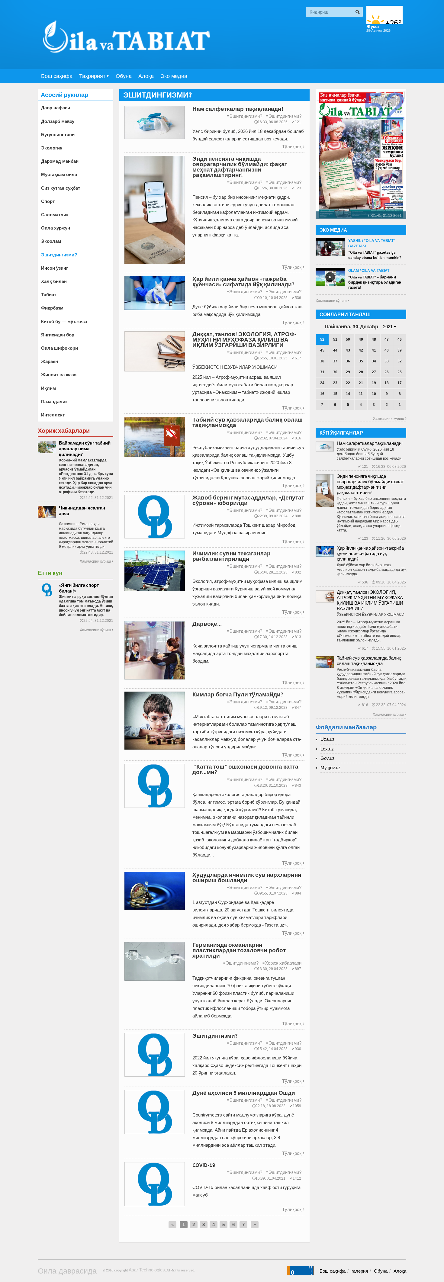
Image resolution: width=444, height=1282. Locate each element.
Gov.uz (327, 758)
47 (386, 339)
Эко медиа (173, 76)
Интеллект (53, 414)
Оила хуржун (55, 227)
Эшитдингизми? (244, 116)
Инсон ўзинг (54, 268)
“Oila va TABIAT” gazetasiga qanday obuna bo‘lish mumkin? (374, 255)
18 (386, 383)
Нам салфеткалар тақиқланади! (370, 443)
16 (322, 394)
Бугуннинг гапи (58, 134)
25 (399, 372)
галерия (360, 1271)
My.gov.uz (330, 767)
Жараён (49, 361)
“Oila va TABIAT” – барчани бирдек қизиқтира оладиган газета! (374, 282)
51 (335, 339)
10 (374, 394)
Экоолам (51, 241)
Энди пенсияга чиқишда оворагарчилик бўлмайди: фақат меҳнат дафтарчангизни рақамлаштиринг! (370, 484)
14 (348, 394)
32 (399, 361)
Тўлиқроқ (293, 146)
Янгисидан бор (57, 334)
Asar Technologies (147, 1269)
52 (322, 339)
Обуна (124, 76)
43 (348, 350)
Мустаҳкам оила (59, 174)
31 (322, 372)
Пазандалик (54, 401)
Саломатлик (55, 214)
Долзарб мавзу (57, 121)
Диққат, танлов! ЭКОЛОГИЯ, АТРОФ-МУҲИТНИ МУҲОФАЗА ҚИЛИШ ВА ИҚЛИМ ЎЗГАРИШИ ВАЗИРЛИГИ (370, 600)
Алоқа (146, 76)
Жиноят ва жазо (58, 374)
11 (361, 394)
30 (335, 372)
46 (399, 339)
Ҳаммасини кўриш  (332, 301)
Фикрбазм (52, 307)
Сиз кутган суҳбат (60, 188)
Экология (52, 147)
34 (374, 361)
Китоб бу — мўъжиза (64, 321)
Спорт (48, 201)
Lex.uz (327, 748)
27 (374, 372)
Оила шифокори (59, 348)
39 (399, 350)
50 (348, 339)
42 (361, 350)
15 (335, 394)
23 (335, 383)
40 (386, 350)
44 (335, 350)
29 (348, 372)
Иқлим (48, 388)
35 (361, 361)
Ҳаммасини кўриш (96, 561)
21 (361, 383)
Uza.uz (327, 739)
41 (374, 350)
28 (361, 372)
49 (361, 339)
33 (386, 361)
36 (348, 361)
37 (335, 361)
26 (386, 372)
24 (322, 383)
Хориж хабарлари (281, 963)
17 (399, 383)
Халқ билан (54, 281)
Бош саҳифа (56, 76)
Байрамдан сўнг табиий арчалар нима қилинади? (85, 448)
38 (322, 361)
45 (322, 350)
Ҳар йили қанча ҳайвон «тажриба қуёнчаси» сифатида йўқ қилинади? (370, 553)
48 (374, 339)
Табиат (48, 294)
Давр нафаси (55, 107)
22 (348, 383)
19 (374, 383)
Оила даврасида (67, 1271)
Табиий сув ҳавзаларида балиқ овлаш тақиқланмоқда (369, 660)
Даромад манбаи (60, 161)
